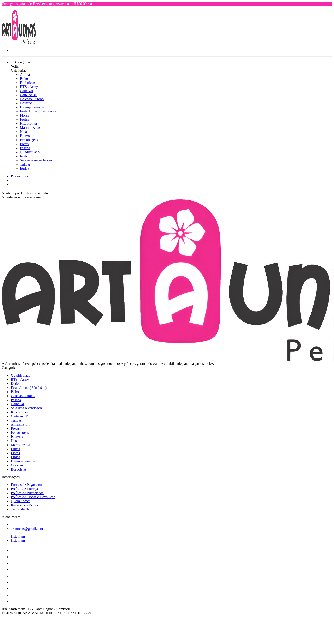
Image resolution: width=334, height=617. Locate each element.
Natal (24, 132)
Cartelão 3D (28, 95)
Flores (24, 115)
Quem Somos (20, 501)
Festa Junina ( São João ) (38, 111)
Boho (24, 78)
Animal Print (29, 74)
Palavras (26, 136)
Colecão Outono (32, 99)
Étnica (24, 168)
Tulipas (25, 164)
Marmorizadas (30, 127)
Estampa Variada (32, 107)
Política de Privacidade (27, 493)
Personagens (29, 140)
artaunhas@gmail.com (27, 529)
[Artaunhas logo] (19, 43)
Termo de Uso (21, 509)
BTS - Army (29, 87)
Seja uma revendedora (36, 160)
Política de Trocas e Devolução (33, 497)
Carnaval (26, 91)
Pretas (24, 144)
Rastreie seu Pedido (25, 505)
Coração (26, 103)
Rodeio (25, 156)
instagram (18, 536)
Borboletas (27, 83)
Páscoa (25, 148)
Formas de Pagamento (27, 485)
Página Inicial (20, 176)
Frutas (24, 119)
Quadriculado (30, 152)
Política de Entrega (24, 489)
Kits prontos (28, 123)
